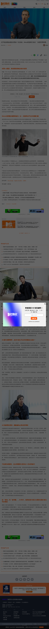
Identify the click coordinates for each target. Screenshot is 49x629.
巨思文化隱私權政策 (36, 321)
